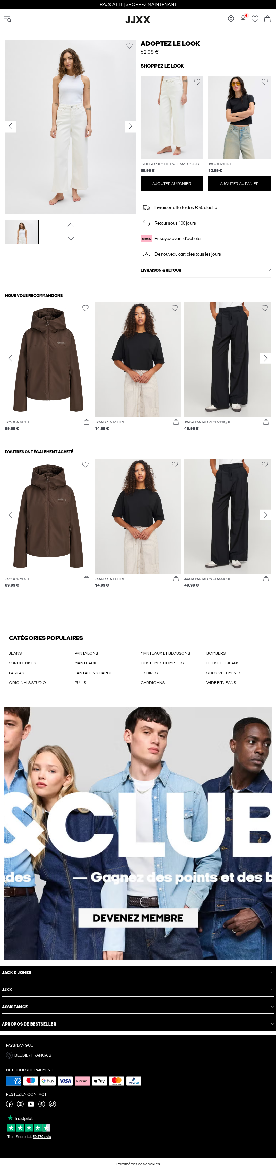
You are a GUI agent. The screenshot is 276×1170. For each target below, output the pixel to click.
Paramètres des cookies (138, 1164)
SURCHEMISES (22, 663)
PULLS (80, 682)
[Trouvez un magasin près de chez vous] (231, 21)
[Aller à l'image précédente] (70, 224)
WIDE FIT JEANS (221, 682)
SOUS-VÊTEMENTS (223, 673)
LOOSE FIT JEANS (222, 663)
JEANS (15, 653)
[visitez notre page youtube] (31, 1106)
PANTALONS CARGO (94, 673)
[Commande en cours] (267, 19)
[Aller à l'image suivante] (70, 238)
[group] (48, 370)
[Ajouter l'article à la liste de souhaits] (129, 46)
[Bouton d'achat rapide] (86, 422)
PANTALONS (86, 653)
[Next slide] (265, 358)
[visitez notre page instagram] (20, 1106)
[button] (172, 117)
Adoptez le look (170, 43)
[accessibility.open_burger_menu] (7, 19)
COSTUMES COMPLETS (162, 663)
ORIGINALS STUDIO (27, 682)
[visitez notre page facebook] (9, 1106)
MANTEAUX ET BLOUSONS (165, 653)
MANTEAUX (85, 663)
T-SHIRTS (149, 673)
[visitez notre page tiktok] (52, 1106)
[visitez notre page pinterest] (41, 1106)
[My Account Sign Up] (138, 833)
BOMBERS (216, 653)
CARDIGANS (153, 682)
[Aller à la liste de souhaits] (255, 21)
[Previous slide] (10, 358)
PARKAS (16, 673)
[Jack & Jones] (138, 22)
